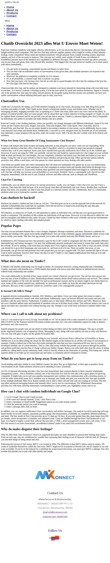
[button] (44, 21)
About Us (12, 10)
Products (12, 13)
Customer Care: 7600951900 (55, 516)
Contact (11, 15)
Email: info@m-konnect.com (55, 512)
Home (10, 7)
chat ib (78, 234)
